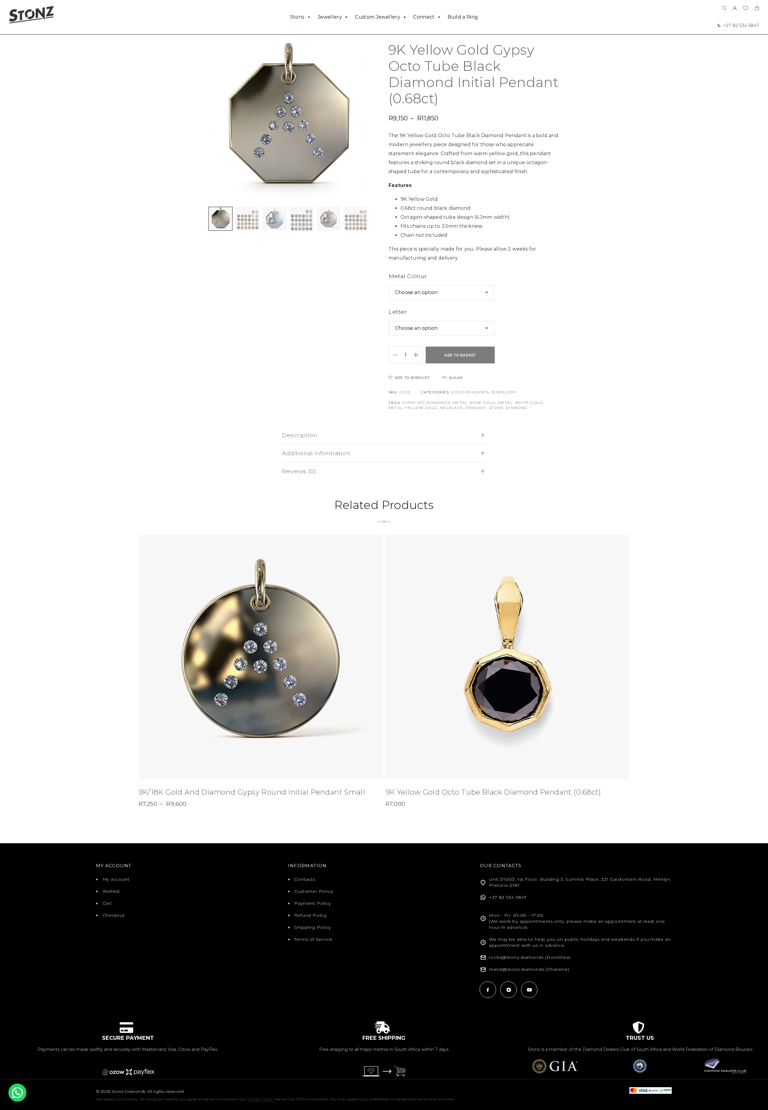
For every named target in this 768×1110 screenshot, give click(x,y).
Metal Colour (408, 276)
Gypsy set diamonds (426, 402)
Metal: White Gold (520, 402)
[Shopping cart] (756, 9)
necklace (451, 407)
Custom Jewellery (377, 17)
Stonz (297, 17)
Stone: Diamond (508, 407)
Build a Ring (463, 17)
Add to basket (460, 355)
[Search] (724, 8)
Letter (398, 311)
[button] (17, 1093)
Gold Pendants (470, 392)
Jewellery (330, 17)
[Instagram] (508, 989)
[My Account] (735, 8)
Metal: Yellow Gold (413, 407)
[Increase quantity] (417, 355)
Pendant (476, 407)
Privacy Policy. (261, 1099)
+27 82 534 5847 (741, 25)
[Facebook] (488, 989)
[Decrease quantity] (393, 355)
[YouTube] (529, 989)
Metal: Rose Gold (474, 402)
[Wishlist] (745, 9)
